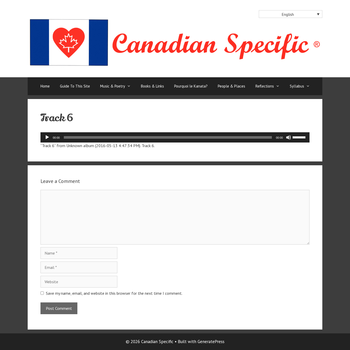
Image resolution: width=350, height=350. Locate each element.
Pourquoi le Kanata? (191, 86)
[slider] (300, 136)
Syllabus (297, 86)
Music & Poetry (112, 86)
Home (45, 86)
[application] (175, 137)
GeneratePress (211, 341)
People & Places (231, 86)
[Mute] (288, 137)
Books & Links (152, 86)
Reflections (264, 86)
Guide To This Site (75, 86)
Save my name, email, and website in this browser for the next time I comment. (114, 293)
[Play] (47, 137)
